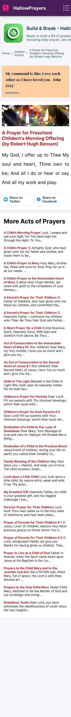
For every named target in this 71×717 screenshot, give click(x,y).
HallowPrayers (29, 8)
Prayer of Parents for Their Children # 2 (33, 538)
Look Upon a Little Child (21, 477)
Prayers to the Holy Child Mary (26, 587)
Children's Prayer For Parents (25, 396)
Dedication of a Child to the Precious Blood (35, 446)
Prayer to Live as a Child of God (27, 553)
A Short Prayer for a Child (22, 328)
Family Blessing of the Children (27, 461)
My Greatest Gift (16, 492)
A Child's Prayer (15, 248)
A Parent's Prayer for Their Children (30, 297)
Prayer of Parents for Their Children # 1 (33, 522)
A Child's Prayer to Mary (21, 263)
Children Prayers (19, 53)
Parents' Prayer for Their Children (29, 507)
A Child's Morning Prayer (22, 232)
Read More (12, 93)
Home (6, 53)
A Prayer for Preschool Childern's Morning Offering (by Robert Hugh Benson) (47, 53)
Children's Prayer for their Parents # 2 (32, 412)
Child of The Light (17, 381)
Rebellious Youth (16, 602)
